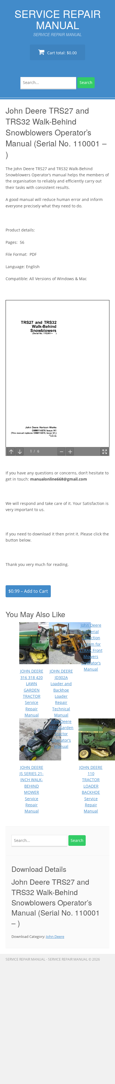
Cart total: (61, 52)
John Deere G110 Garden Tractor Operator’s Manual (61, 734)
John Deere (55, 936)
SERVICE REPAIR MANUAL (58, 19)
